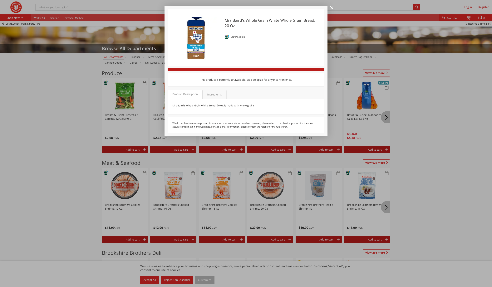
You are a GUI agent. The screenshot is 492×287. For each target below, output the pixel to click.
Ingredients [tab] (214, 94)
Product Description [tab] (185, 94)
